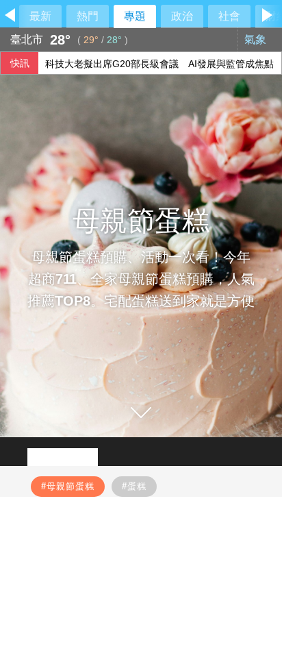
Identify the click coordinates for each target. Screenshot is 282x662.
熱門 (88, 16)
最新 (40, 16)
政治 (182, 16)
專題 (135, 16)
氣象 (256, 39)
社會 (229, 16)
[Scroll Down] (141, 412)
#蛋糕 (134, 486)
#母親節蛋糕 (67, 486)
